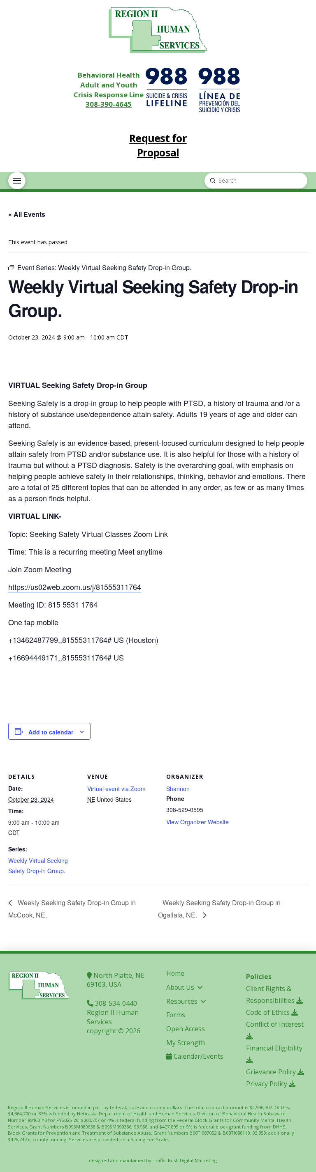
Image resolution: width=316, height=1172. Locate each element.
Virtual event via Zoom (116, 788)
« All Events (26, 214)
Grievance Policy (271, 1071)
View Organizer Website (197, 822)
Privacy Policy (267, 1083)
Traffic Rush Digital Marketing (185, 1160)
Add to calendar (50, 732)
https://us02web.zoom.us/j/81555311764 (74, 586)
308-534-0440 (115, 1003)
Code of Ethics (268, 1012)
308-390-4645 (109, 104)
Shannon (178, 788)
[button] (17, 180)
